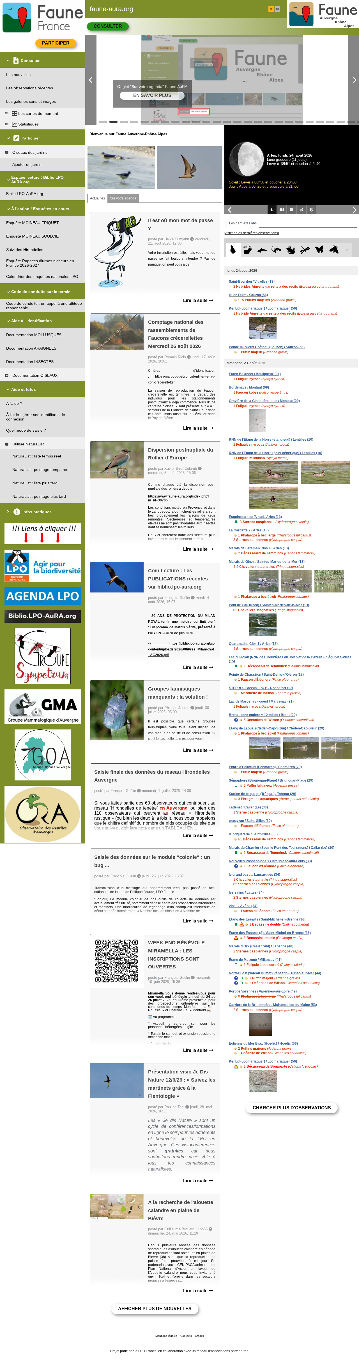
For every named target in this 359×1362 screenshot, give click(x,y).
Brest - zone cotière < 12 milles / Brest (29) (263, 715)
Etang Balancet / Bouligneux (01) (255, 374)
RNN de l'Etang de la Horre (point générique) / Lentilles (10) (275, 453)
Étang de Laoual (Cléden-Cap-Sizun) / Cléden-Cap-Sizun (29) (276, 728)
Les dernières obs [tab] (243, 223)
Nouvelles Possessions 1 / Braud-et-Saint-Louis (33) (270, 861)
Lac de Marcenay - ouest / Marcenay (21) (261, 701)
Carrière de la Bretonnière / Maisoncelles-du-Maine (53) (273, 1005)
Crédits (199, 1335)
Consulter (108, 26)
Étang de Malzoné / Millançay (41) (255, 960)
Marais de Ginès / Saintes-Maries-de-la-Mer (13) (267, 562)
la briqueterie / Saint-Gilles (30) (253, 834)
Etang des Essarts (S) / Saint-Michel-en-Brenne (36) (270, 933)
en (277, 9)
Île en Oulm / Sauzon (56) (248, 295)
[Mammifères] (248, 250)
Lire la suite (196, 300)
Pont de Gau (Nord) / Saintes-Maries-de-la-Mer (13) (269, 605)
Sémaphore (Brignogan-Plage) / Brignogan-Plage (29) (271, 780)
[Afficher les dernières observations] (251, 233)
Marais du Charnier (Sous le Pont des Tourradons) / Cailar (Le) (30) (281, 848)
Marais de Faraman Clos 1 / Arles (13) (259, 548)
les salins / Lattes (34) (246, 892)
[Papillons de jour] (319, 250)
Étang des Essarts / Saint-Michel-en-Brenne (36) (267, 919)
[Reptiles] (276, 250)
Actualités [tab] (97, 198)
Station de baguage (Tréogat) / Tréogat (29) (262, 794)
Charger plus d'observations (292, 1107)
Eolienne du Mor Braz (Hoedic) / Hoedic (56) (263, 1043)
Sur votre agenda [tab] (123, 198)
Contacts (186, 1335)
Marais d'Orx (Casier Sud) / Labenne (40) (261, 946)
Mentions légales (166, 1335)
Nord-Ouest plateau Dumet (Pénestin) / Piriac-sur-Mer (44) (275, 973)
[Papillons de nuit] (334, 250)
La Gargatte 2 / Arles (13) (249, 530)
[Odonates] (305, 250)
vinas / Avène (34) (243, 906)
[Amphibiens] (291, 250)
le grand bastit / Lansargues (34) (254, 875)
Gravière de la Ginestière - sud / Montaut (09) (264, 401)
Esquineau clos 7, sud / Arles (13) (255, 517)
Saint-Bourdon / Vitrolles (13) (252, 281)
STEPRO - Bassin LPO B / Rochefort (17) (261, 688)
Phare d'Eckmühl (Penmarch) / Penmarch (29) (265, 767)
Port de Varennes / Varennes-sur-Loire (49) (263, 991)
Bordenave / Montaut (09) (249, 387)
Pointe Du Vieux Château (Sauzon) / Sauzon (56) (267, 347)
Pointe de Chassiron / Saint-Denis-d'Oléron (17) (266, 675)
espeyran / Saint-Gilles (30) (250, 821)
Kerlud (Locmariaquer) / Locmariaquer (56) (263, 308)
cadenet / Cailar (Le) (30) (248, 807)
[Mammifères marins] (262, 250)
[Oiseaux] (233, 250)
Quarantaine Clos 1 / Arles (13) (253, 644)
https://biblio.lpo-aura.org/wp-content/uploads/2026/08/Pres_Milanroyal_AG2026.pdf (181, 649)
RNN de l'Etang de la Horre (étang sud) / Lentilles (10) (271, 439)
